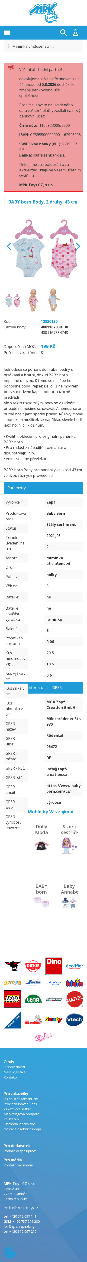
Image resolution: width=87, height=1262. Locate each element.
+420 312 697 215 (22, 1231)
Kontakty (11, 1077)
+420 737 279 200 (26, 1221)
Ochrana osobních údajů (22, 1129)
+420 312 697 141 (22, 1216)
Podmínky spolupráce (20, 1151)
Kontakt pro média (18, 1165)
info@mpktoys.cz (24, 1207)
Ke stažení (11, 1119)
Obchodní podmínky (19, 1124)
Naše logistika (14, 1072)
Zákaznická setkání (18, 1109)
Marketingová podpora (21, 1114)
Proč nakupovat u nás (20, 1104)
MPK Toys (44, 12)
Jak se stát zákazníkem (21, 1099)
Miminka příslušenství (31, 46)
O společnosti (14, 1067)
